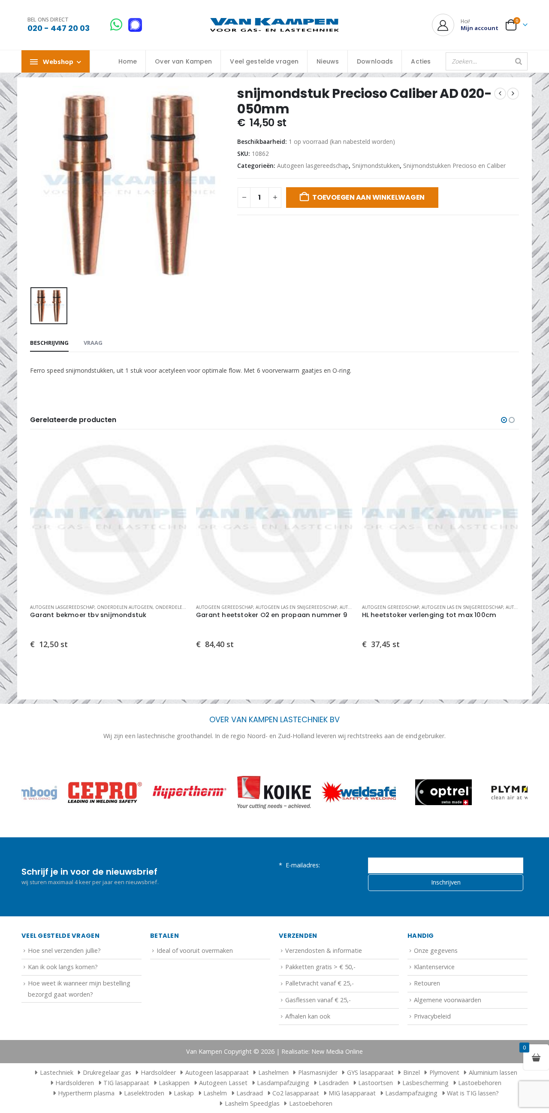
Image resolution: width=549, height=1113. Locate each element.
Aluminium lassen (493, 1072)
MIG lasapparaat (352, 1093)
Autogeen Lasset (223, 1083)
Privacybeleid (432, 1016)
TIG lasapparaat (126, 1083)
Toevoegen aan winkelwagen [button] (173, 454)
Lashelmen (273, 1072)
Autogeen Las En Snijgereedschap (296, 607)
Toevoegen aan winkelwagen (368, 197)
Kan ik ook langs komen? (63, 967)
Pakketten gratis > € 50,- (320, 967)
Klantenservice (434, 967)
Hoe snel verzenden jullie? (64, 950)
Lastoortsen (375, 1083)
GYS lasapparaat (370, 1072)
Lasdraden (334, 1083)
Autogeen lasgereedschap (313, 165)
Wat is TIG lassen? (473, 1093)
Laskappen (174, 1083)
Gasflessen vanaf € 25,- (318, 1000)
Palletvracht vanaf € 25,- (319, 983)
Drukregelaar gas (107, 1072)
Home (127, 61)
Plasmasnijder (318, 1072)
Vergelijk (173, 473)
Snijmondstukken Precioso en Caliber (454, 165)
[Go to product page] (108, 518)
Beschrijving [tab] (49, 343)
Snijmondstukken (376, 165)
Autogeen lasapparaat (217, 1072)
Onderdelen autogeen (125, 607)
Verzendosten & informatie (323, 950)
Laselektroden (144, 1093)
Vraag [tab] (93, 343)
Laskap (184, 1093)
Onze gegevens (436, 950)
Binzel (411, 1072)
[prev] (500, 94)
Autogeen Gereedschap (224, 607)
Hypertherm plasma (86, 1093)
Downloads (375, 61)
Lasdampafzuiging (283, 1083)
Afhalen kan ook (307, 1016)
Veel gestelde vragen (264, 61)
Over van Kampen (183, 61)
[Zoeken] (518, 61)
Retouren (427, 983)
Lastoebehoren (479, 1083)
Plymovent (444, 1072)
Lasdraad (249, 1093)
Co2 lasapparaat (295, 1093)
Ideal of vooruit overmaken (195, 950)
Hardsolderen (74, 1083)
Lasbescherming (425, 1083)
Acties (421, 61)
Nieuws (328, 61)
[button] (504, 420)
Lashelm (215, 1093)
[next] (513, 94)
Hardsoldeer (158, 1072)
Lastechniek (56, 1072)
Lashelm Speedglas (252, 1103)
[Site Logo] (274, 25)
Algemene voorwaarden (447, 1000)
